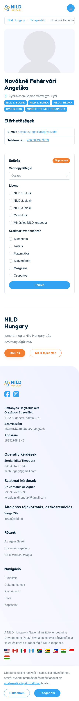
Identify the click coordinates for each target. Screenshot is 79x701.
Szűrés (39, 285)
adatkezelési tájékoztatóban (22, 683)
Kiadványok (12, 591)
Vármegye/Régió (20, 168)
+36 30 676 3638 (15, 466)
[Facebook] (7, 394)
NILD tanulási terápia (18, 555)
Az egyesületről (14, 541)
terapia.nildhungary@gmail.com (25, 497)
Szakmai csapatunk (17, 548)
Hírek (7, 598)
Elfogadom (47, 693)
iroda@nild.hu (13, 518)
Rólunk (15, 353)
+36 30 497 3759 (38, 140)
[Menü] (71, 8)
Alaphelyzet (61, 160)
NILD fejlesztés (45, 353)
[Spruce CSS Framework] (12, 383)
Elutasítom (17, 693)
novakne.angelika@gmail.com (37, 131)
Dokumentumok (14, 584)
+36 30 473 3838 (15, 492)
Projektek (10, 578)
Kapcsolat (10, 604)
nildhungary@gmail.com (20, 471)
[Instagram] (16, 394)
